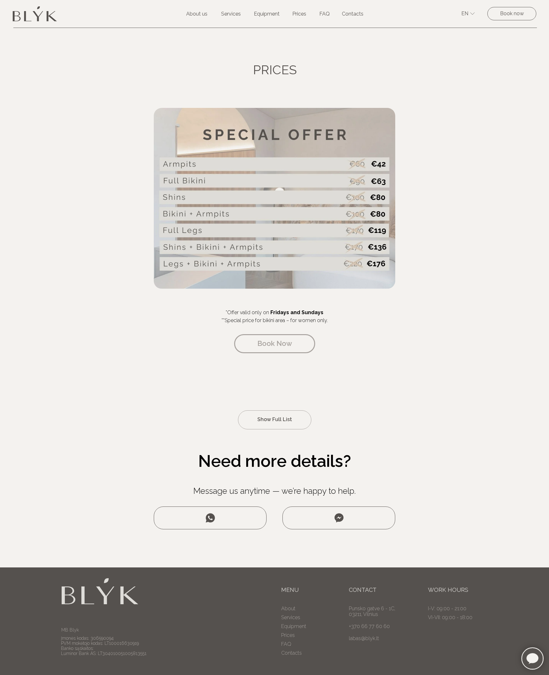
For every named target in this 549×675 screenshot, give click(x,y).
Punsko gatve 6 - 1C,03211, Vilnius (372, 611)
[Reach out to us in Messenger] (338, 517)
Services (231, 14)
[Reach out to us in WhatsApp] (210, 517)
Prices (299, 14)
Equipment (267, 14)
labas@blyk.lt (364, 638)
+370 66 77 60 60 (369, 626)
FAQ (324, 14)
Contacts (352, 14)
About (288, 609)
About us (196, 14)
